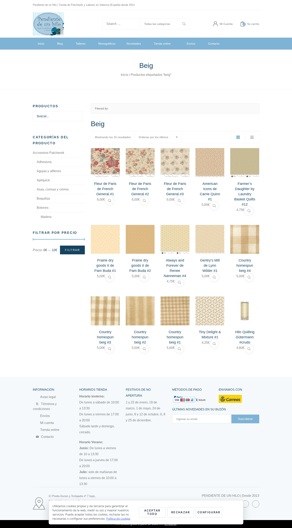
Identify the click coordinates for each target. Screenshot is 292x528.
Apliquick (43, 180)
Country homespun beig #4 (244, 265)
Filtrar (72, 250)
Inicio (41, 43)
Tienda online (168, 43)
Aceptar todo (152, 512)
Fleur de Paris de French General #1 (105, 189)
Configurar (208, 512)
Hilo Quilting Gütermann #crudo (244, 337)
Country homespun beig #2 (140, 337)
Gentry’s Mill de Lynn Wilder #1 (210, 265)
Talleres (82, 43)
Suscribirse (245, 419)
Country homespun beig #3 (105, 337)
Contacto (221, 43)
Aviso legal (47, 397)
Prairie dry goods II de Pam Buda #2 (140, 265)
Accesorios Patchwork (48, 152)
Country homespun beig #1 (175, 337)
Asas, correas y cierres (53, 189)
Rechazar (180, 512)
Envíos (197, 43)
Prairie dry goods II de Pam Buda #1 (105, 265)
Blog (61, 43)
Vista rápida (110, 201)
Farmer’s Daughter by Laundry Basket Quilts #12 (244, 194)
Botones (42, 207)
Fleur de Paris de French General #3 (175, 189)
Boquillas (43, 198)
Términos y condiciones (56, 404)
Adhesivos (44, 162)
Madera (46, 217)
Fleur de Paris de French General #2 (140, 189)
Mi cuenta (45, 418)
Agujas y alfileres (49, 171)
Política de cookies (118, 518)
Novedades (138, 43)
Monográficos (109, 43)
